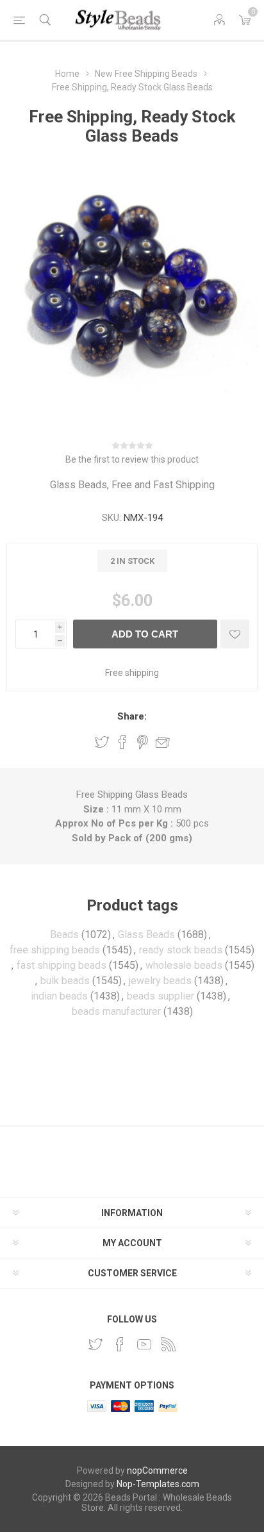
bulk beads (65, 981)
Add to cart (144, 634)
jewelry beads (160, 981)
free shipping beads (55, 950)
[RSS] (168, 1344)
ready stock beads (180, 950)
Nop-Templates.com (158, 1484)
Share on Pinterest (142, 742)
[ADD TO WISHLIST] (234, 634)
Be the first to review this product (132, 459)
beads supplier (160, 996)
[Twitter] (95, 1344)
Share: (132, 716)
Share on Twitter (102, 742)
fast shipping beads (61, 965)
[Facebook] (120, 1344)
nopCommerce (157, 1470)
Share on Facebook (122, 742)
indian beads (59, 996)
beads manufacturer (116, 1011)
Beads (64, 934)
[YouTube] (144, 1344)
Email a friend (163, 742)
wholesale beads (183, 965)
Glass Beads (146, 934)
